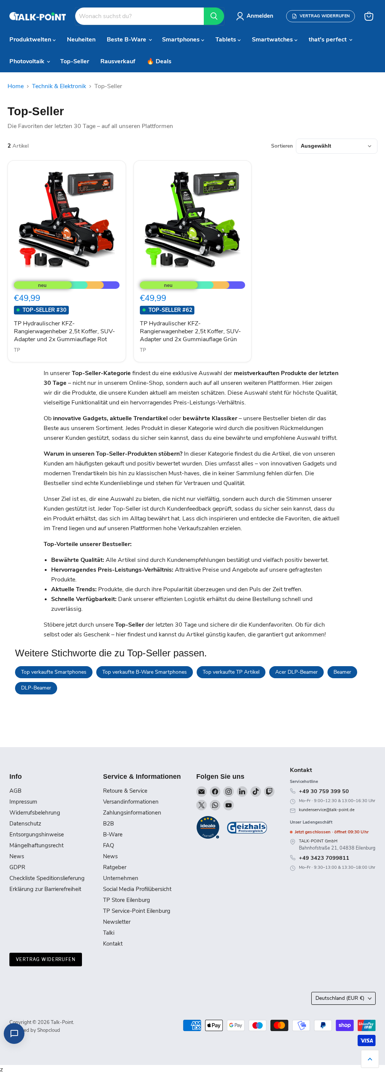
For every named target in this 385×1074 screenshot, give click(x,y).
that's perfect (328, 39)
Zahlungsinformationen (132, 812)
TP (17, 350)
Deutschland (339, 998)
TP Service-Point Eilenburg (136, 911)
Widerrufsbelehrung (34, 812)
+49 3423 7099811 (324, 858)
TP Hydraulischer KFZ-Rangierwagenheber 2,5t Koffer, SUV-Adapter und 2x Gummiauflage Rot (64, 331)
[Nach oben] (370, 1059)
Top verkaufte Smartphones (53, 672)
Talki (108, 933)
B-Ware (113, 834)
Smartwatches (273, 39)
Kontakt (113, 943)
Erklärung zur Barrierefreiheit (45, 889)
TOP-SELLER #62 (170, 310)
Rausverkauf (117, 61)
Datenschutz (25, 823)
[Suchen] (214, 16)
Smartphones (181, 39)
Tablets (226, 39)
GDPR (17, 867)
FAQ (108, 845)
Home (16, 86)
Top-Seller (74, 61)
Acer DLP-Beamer (296, 672)
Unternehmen (120, 878)
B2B (108, 823)
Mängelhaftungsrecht (36, 845)
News (16, 856)
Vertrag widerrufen (46, 959)
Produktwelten (31, 39)
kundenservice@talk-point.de (327, 810)
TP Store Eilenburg (126, 900)
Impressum (23, 802)
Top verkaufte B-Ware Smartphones (144, 672)
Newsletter (116, 922)
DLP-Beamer (36, 687)
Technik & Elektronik (59, 86)
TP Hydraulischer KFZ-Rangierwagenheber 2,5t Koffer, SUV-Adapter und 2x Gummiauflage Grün (190, 331)
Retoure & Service (125, 791)
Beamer (342, 672)
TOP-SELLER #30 (45, 310)
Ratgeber (114, 867)
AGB (15, 791)
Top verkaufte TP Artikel (231, 672)
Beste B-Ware (127, 39)
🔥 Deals (159, 61)
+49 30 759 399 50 (324, 791)
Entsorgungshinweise (36, 834)
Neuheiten (81, 39)
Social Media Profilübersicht (137, 889)
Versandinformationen (131, 802)
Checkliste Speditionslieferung (47, 878)
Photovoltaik (27, 61)
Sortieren (282, 146)
